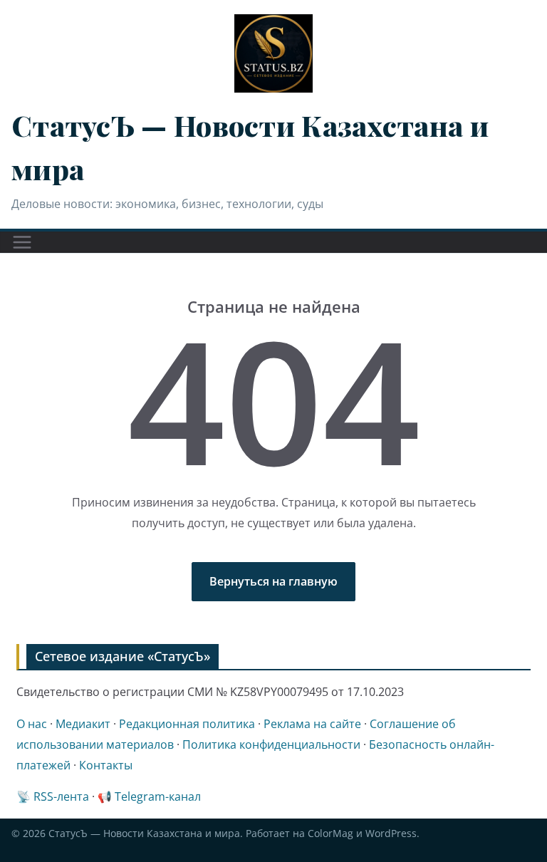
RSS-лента (61, 796)
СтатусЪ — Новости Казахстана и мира (144, 833)
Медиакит (83, 724)
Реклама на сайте (312, 724)
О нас (31, 724)
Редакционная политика (187, 724)
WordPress (391, 833)
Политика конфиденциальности (271, 744)
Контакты (105, 765)
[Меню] (22, 242)
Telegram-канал (158, 796)
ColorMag (330, 833)
